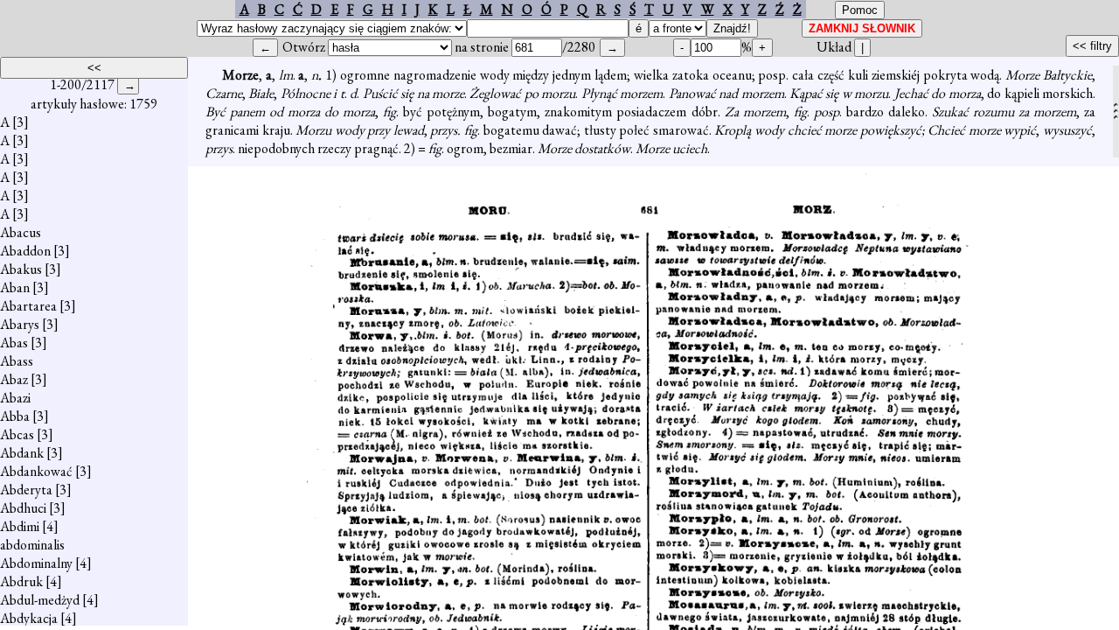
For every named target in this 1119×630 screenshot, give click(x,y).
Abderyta (26, 489)
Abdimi (19, 526)
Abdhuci (23, 508)
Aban (15, 287)
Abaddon (25, 251)
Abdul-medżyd (40, 600)
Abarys (19, 324)
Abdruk (21, 581)
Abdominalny (36, 563)
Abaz (14, 379)
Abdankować (36, 471)
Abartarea (28, 306)
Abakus (21, 269)
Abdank (22, 453)
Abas (14, 342)
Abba (15, 416)
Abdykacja (29, 618)
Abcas (17, 434)
